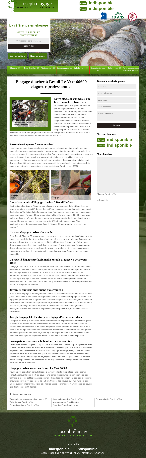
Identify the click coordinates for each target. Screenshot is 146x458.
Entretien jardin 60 (81, 68)
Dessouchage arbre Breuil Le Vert (67, 399)
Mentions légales (93, 453)
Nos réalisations (17, 56)
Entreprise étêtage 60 (98, 69)
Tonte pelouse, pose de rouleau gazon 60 (131, 69)
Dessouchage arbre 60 (64, 69)
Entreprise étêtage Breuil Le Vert (24, 405)
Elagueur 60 (15, 68)
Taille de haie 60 (114, 68)
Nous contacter (37, 56)
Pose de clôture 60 (31, 68)
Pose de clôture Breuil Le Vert (65, 405)
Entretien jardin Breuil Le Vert (109, 399)
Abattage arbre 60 (48, 68)
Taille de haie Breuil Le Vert (22, 402)
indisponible (101, 2)
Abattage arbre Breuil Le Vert (65, 402)
